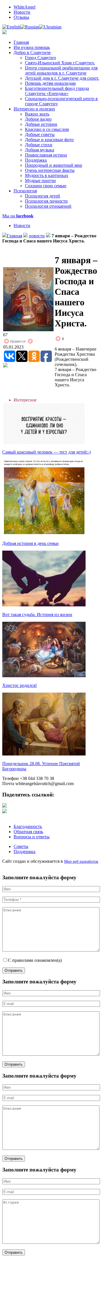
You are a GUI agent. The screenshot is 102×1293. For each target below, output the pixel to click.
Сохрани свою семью (45, 185)
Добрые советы (40, 134)
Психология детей (42, 195)
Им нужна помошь (32, 47)
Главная (21, 42)
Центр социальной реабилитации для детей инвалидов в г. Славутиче (61, 70)
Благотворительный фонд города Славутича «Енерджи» (57, 91)
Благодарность (28, 826)
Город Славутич (40, 57)
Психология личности (46, 201)
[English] (11, 26)
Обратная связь (28, 831)
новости (37, 235)
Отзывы (21, 17)
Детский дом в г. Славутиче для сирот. (62, 78)
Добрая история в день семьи (30, 543)
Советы (21, 846)
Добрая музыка (39, 149)
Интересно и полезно (34, 108)
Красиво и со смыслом (47, 129)
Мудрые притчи (40, 180)
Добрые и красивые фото (49, 139)
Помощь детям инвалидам (50, 83)
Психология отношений (48, 206)
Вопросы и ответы (32, 836)
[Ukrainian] (50, 26)
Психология (25, 190)
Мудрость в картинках (46, 175)
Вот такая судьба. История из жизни (37, 614)
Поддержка (36, 160)
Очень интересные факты (50, 170)
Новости (22, 12)
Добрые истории (41, 124)
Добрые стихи (38, 144)
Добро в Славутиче (32, 52)
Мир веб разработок (81, 861)
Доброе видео (38, 119)
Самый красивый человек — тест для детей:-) (46, 452)
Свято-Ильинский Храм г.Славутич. (60, 62)
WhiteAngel (24, 7)
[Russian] (29, 26)
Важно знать (37, 114)
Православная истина (46, 155)
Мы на (17, 215)
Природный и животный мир (53, 165)
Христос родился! (19, 685)
